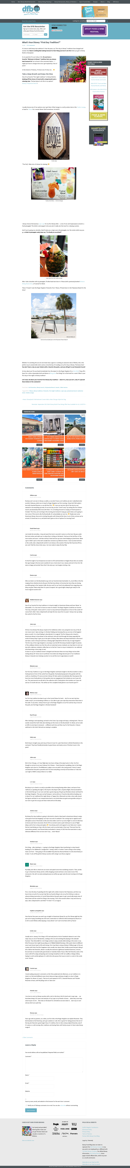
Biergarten (53, 373)
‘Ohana (30, 109)
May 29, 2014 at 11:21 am (35, 601)
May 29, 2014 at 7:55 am (35, 530)
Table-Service (63, 387)
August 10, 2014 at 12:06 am (36, 783)
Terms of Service (87, 1134)
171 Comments (31, 45)
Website (27, 1091)
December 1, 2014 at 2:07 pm (36, 932)
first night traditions (54, 391)
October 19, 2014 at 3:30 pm (36, 912)
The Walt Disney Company (89, 1151)
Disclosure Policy (87, 1129)
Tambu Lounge (81, 107)
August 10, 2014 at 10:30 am (36, 843)
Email (27, 1083)
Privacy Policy (86, 1132)
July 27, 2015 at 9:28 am (35, 992)
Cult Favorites (32, 387)
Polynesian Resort (50, 387)
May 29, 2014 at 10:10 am (35, 577)
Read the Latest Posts (29, 21)
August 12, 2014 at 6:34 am (36, 888)
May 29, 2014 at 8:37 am (35, 557)
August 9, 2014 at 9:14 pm (35, 759)
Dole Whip (76, 371)
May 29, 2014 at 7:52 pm (35, 668)
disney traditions (38, 391)
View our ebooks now (28, 1140)
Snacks (57, 387)
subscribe (63, 1105)
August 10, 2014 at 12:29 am (36, 812)
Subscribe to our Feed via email (91, 1164)
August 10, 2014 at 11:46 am (36, 866)
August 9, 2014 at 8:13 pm (35, 694)
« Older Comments (27, 1037)
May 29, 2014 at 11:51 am (35, 626)
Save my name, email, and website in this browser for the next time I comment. (47, 1101)
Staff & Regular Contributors (90, 1127)
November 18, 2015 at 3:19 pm (36, 1015)
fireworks (46, 391)
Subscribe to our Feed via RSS (90, 1162)
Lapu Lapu (42, 224)
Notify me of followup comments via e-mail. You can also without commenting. (52, 1105)
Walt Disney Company (96, 1147)
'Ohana (31, 391)
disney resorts (40, 387)
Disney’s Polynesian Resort (29, 83)
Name (27, 1075)
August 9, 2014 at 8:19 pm (35, 717)
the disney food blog (28, 5)
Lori (31, 782)
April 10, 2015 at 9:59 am (35, 970)
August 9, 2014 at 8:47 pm (35, 739)
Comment (28, 1056)
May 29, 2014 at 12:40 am (35, 497)
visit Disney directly (95, 1153)
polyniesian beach (72, 391)
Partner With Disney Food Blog (91, 1136)
